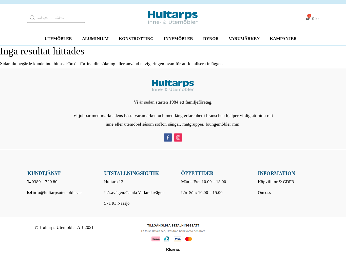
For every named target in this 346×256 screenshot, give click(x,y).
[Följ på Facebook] (168, 137)
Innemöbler (178, 38)
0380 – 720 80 (44, 181)
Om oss (264, 192)
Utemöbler (58, 38)
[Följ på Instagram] (178, 137)
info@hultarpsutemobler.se (57, 192)
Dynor (211, 38)
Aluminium (95, 38)
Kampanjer (283, 38)
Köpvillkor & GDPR (276, 181)
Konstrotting (136, 38)
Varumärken (244, 38)
